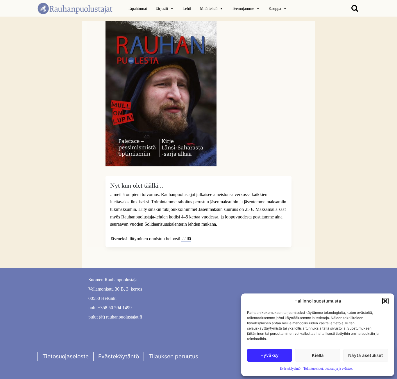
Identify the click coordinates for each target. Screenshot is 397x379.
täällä (186, 238)
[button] (385, 301)
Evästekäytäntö (290, 368)
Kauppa (275, 8)
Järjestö (162, 8)
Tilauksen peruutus (173, 356)
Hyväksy (269, 355)
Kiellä (318, 355)
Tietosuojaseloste (65, 356)
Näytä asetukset (365, 355)
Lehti (187, 8)
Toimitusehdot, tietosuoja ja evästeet (328, 368)
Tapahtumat (137, 8)
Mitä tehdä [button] (208, 8)
